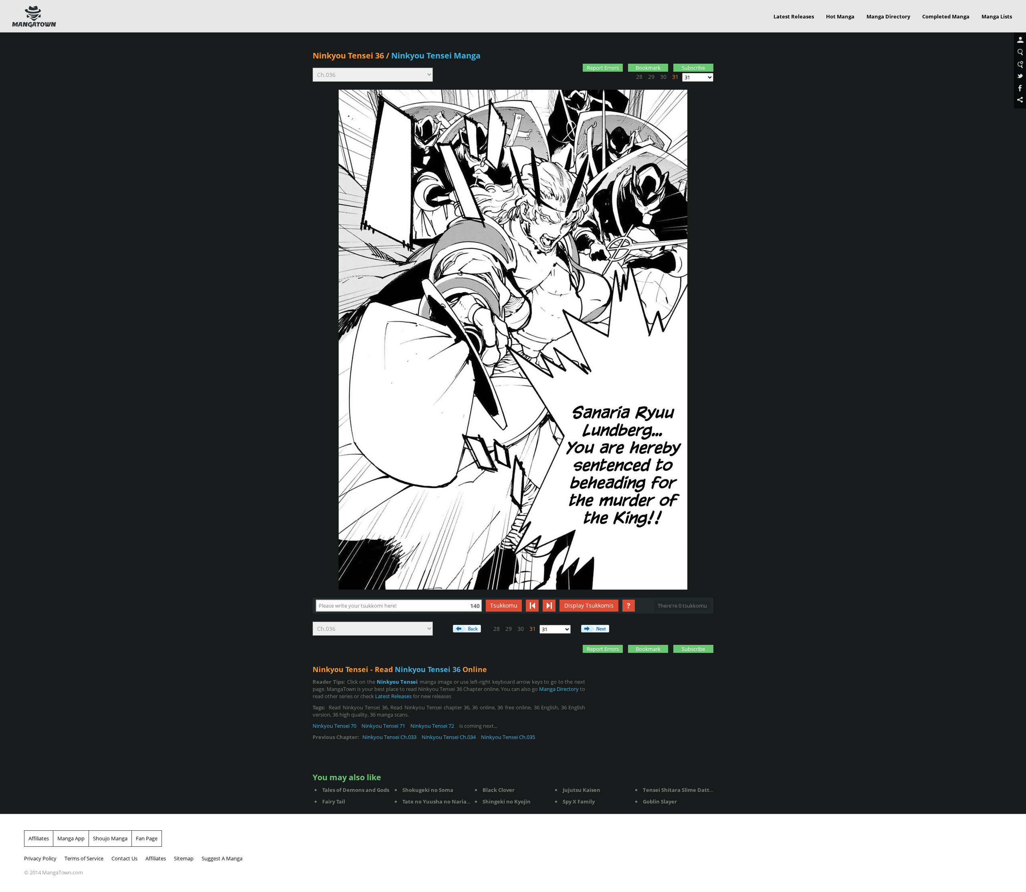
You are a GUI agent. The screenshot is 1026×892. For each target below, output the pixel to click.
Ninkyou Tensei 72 (432, 725)
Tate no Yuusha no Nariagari (439, 801)
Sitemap (184, 858)
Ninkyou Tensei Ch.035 (508, 737)
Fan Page (147, 838)
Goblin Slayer (660, 801)
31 (675, 77)
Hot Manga (840, 16)
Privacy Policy (40, 858)
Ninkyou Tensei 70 (334, 725)
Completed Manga (945, 16)
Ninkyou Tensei (397, 681)
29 (651, 77)
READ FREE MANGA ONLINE (34, 17)
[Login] (1020, 40)
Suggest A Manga (222, 858)
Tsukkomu (503, 605)
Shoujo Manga (110, 838)
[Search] (1020, 52)
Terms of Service (84, 858)
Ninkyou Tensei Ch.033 (389, 737)
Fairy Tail (333, 801)
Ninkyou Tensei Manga (436, 55)
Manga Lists (997, 16)
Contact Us (124, 858)
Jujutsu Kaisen (581, 789)
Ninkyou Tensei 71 (383, 725)
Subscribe (693, 67)
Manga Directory (888, 16)
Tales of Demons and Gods (355, 789)
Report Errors (603, 67)
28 (639, 77)
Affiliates (38, 838)
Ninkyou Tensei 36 (348, 55)
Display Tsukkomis (589, 605)
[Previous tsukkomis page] (532, 606)
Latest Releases (794, 16)
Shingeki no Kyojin (507, 801)
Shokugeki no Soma (427, 789)
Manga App (71, 838)
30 (663, 77)
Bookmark (648, 67)
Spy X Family (579, 801)
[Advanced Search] (1020, 64)
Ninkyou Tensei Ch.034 (449, 737)
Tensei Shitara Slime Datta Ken (683, 789)
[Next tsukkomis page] (549, 606)
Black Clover (499, 789)
